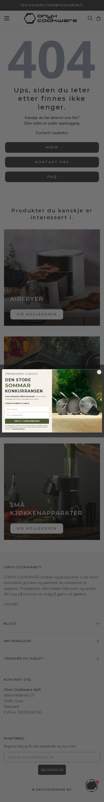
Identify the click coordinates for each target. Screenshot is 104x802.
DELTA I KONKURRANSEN (26, 421)
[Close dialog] (99, 372)
